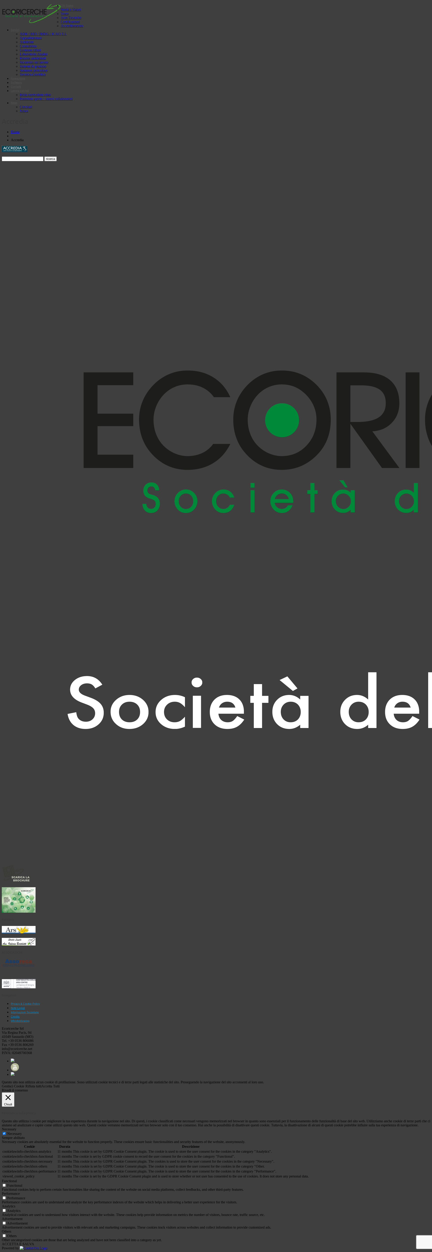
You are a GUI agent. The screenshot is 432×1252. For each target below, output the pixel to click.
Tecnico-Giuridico (33, 74)
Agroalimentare (31, 38)
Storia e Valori (71, 9)
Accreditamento (72, 26)
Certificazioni (70, 22)
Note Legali (18, 1008)
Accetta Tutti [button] (50, 1086)
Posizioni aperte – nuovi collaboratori (46, 99)
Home (15, 132)
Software (16, 83)
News (14, 103)
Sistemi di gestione (33, 66)
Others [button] (6, 1231)
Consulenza (28, 46)
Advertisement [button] (12, 1219)
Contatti (16, 87)
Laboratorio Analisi (33, 54)
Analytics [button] (8, 1206)
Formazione (18, 79)
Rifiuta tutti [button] (33, 1086)
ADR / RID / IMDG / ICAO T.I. (43, 34)
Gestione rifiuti (30, 50)
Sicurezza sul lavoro (34, 62)
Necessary (14, 1134)
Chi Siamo (67, 6)
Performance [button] (11, 1193)
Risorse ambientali (33, 58)
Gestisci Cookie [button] (13, 1086)
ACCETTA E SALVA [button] (18, 1244)
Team (65, 14)
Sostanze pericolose (34, 70)
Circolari (26, 107)
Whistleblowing (20, 1021)
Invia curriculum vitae (35, 95)
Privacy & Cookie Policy (25, 1003)
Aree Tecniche (71, 18)
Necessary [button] (9, 1129)
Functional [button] (9, 1181)
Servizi (15, 30)
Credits (15, 1016)
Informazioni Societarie (25, 1012)
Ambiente (27, 42)
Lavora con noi (20, 91)
